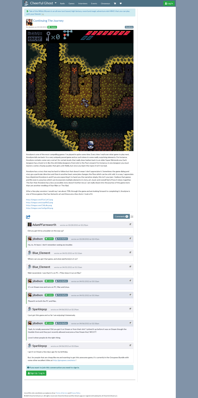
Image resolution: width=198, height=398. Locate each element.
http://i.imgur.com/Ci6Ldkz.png (39, 205)
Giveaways (105, 3)
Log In (170, 3)
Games (71, 3)
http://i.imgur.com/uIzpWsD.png (39, 202)
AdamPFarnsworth (44, 224)
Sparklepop (39, 309)
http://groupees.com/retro (64, 360)
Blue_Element (41, 252)
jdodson (38, 238)
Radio (62, 3)
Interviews (82, 3)
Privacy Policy (75, 393)
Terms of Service (62, 393)
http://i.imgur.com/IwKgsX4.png (39, 208)
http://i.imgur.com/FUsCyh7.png (39, 199)
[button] (43, 3)
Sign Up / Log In (37, 373)
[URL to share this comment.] (130, 224)
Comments (121, 216)
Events (94, 3)
